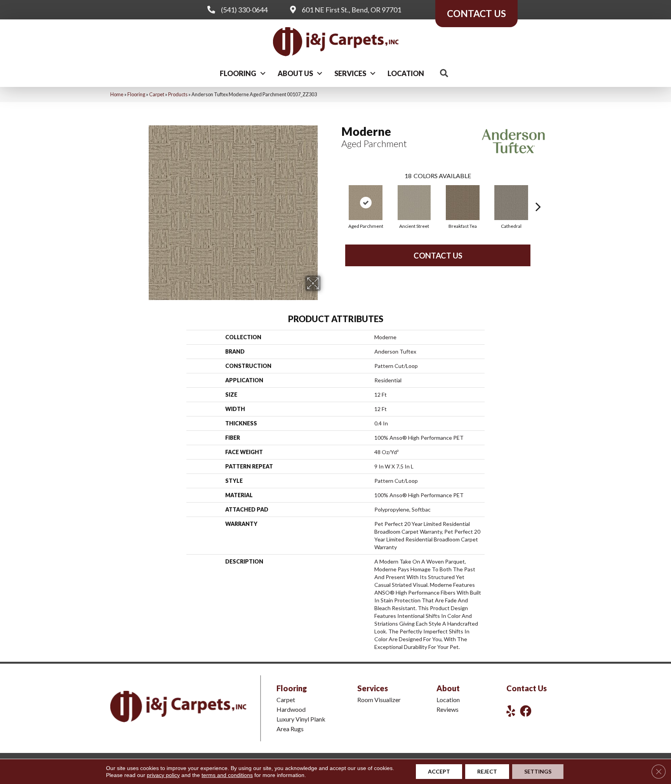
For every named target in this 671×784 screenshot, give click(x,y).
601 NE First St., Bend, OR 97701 (351, 9)
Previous (337, 195)
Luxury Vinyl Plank (300, 719)
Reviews (447, 709)
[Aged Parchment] (365, 202)
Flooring (238, 73)
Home (116, 94)
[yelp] (510, 711)
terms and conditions (227, 775)
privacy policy (163, 775)
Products (178, 94)
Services (350, 73)
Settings (537, 771)
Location (406, 73)
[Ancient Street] (414, 202)
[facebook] (526, 711)
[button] (262, 73)
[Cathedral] (511, 202)
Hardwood (291, 709)
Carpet (156, 94)
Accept (439, 771)
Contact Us (438, 255)
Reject (487, 771)
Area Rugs (290, 728)
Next (538, 195)
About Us (295, 73)
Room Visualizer (379, 699)
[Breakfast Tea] (462, 202)
